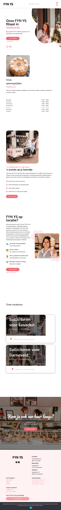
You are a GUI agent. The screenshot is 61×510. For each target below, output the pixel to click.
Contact (8, 484)
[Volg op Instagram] (7, 46)
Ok (31, 507)
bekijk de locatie (30, 429)
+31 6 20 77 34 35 (11, 491)
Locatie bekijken (13, 38)
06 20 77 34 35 (35, 4)
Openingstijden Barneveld (38, 480)
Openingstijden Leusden (38, 482)
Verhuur (8, 482)
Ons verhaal (10, 41)
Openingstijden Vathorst (38, 484)
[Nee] (59, 506)
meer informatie (13, 269)
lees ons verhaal (12, 196)
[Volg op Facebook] (10, 46)
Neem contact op (17, 498)
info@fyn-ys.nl (9, 489)
